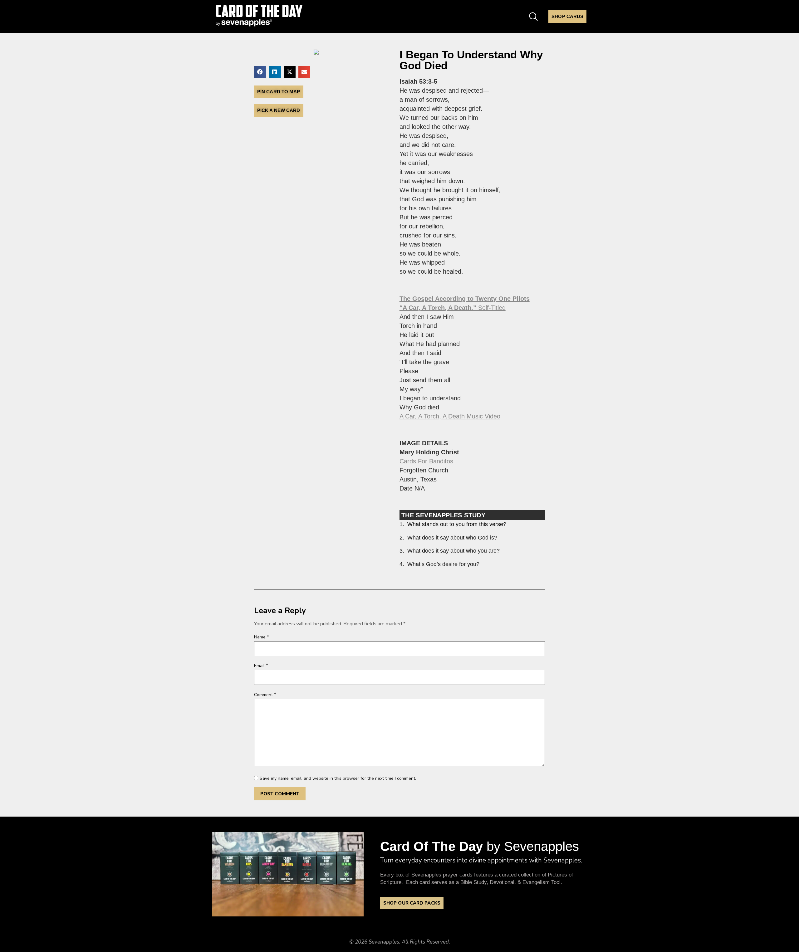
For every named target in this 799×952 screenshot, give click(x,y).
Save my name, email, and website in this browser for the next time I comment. (338, 778)
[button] (260, 72)
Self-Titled (453, 307)
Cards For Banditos (426, 461)
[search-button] (533, 15)
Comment (265, 694)
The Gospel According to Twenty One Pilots (465, 298)
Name (261, 636)
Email (261, 665)
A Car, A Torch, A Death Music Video (450, 416)
